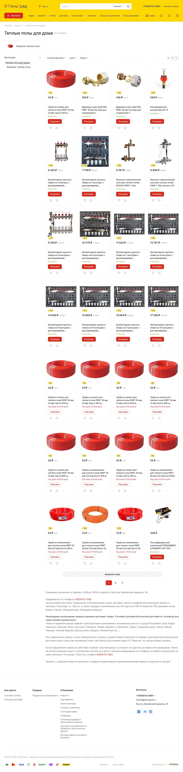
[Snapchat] (150, 711)
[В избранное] (51, 127)
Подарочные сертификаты (45, 695)
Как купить (10, 690)
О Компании (66, 690)
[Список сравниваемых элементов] (161, 15)
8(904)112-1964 (83, 599)
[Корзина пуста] (177, 15)
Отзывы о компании (70, 707)
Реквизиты (65, 715)
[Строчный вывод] (172, 58)
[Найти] (128, 6)
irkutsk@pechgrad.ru (146, 700)
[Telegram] (144, 711)
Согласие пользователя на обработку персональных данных (73, 728)
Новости (64, 695)
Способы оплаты (12, 695)
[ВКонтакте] (138, 711)
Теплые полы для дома (17, 62)
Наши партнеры (68, 703)
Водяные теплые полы (19, 67)
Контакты (104, 764)
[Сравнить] (57, 127)
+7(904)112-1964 (151, 6)
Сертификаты (67, 699)
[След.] (122, 582)
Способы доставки (13, 699)
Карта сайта (118, 764)
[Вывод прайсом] (176, 58)
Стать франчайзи (68, 711)
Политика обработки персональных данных (71, 720)
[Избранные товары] (169, 15)
